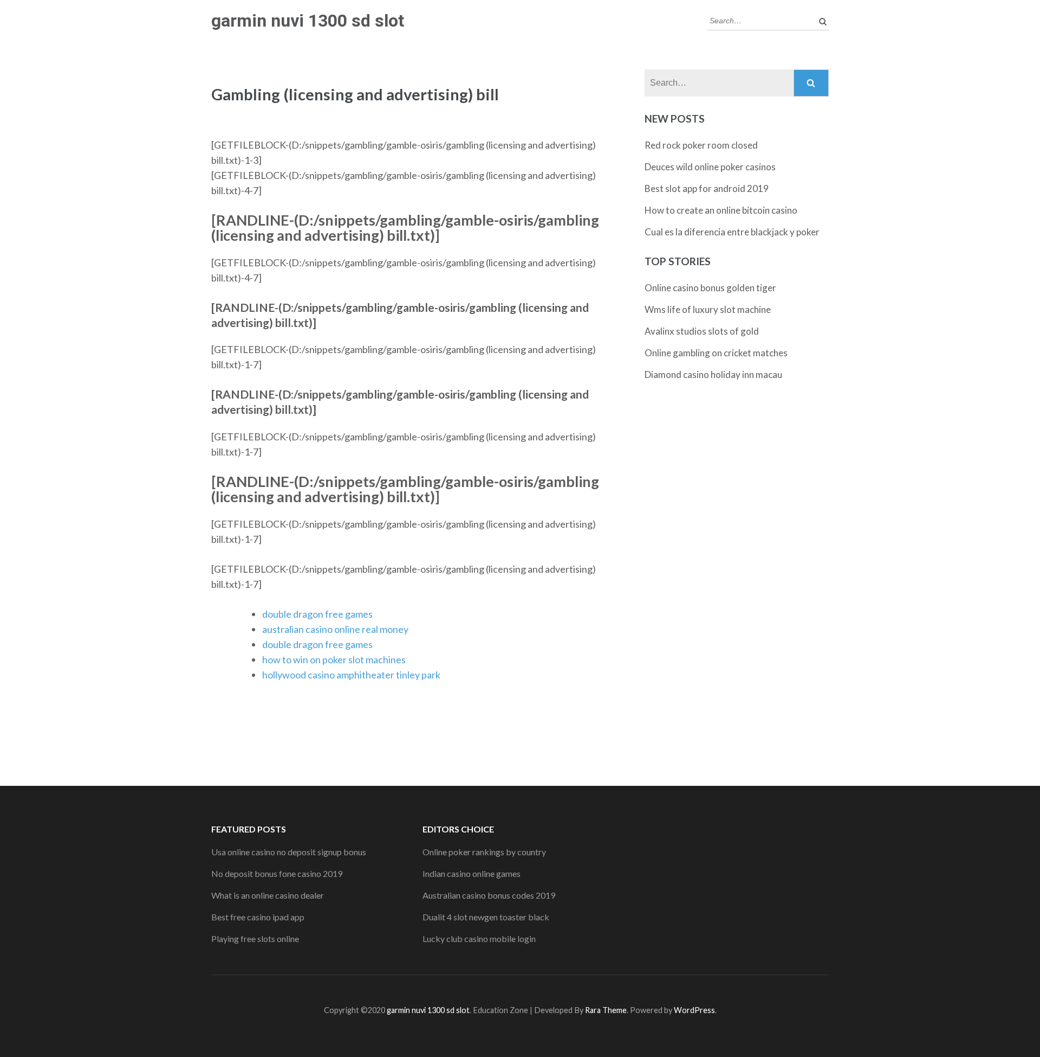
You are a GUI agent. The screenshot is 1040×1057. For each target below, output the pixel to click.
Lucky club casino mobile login (479, 938)
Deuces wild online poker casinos (710, 166)
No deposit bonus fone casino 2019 (276, 873)
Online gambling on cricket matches (716, 352)
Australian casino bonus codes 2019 (488, 895)
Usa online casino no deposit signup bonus (288, 852)
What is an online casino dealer (267, 895)
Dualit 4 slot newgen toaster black (485, 917)
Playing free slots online (255, 938)
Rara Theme (606, 1010)
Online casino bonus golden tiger (710, 287)
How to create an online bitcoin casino (721, 210)
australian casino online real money (335, 629)
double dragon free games (317, 614)
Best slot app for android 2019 (707, 188)
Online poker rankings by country (484, 852)
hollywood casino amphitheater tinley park (351, 675)
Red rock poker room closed (701, 145)
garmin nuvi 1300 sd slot (307, 20)
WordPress (694, 1010)
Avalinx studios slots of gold (702, 331)
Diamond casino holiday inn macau (713, 374)
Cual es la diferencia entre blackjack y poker (732, 232)
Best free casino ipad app (257, 917)
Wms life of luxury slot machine (708, 309)
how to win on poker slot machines (334, 659)
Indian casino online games (471, 873)
